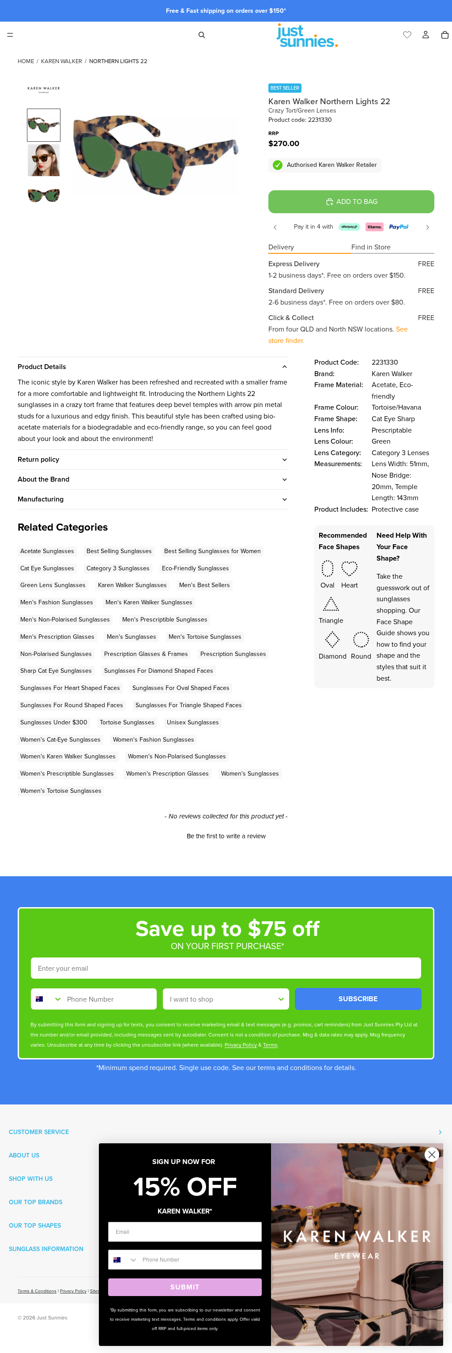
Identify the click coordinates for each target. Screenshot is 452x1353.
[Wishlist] (407, 33)
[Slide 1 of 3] (44, 125)
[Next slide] (427, 227)
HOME (26, 61)
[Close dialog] (432, 1154)
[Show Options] (281, 999)
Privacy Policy (73, 1291)
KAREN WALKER (61, 61)
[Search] (201, 35)
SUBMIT (185, 1287)
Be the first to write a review (226, 836)
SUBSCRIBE (358, 999)
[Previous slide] (275, 227)
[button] (226, 835)
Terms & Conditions (37, 1291)
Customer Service (39, 1132)
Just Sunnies (52, 1318)
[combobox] (47, 999)
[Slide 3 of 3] (44, 195)
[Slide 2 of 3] (44, 160)
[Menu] (10, 35)
